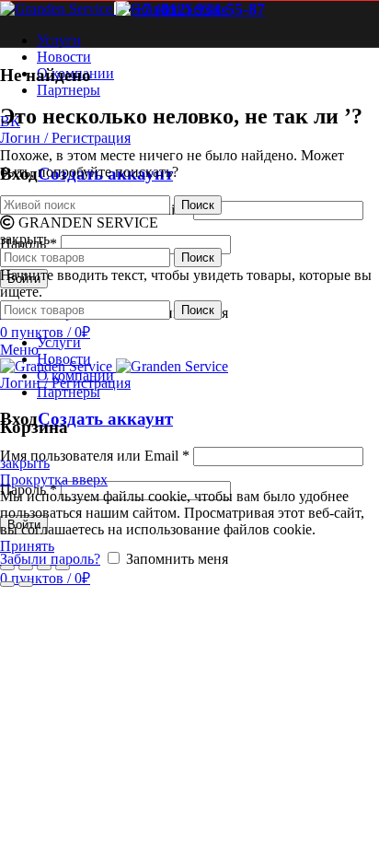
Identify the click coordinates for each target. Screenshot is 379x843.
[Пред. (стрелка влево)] (7, 584)
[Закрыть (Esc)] (7, 567)
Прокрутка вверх (54, 479)
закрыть (25, 463)
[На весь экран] (44, 567)
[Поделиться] (25, 567)
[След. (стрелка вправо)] (25, 584)
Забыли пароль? (50, 559)
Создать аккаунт (105, 418)
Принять (27, 546)
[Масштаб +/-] (62, 567)
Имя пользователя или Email (95, 455)
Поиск (197, 205)
